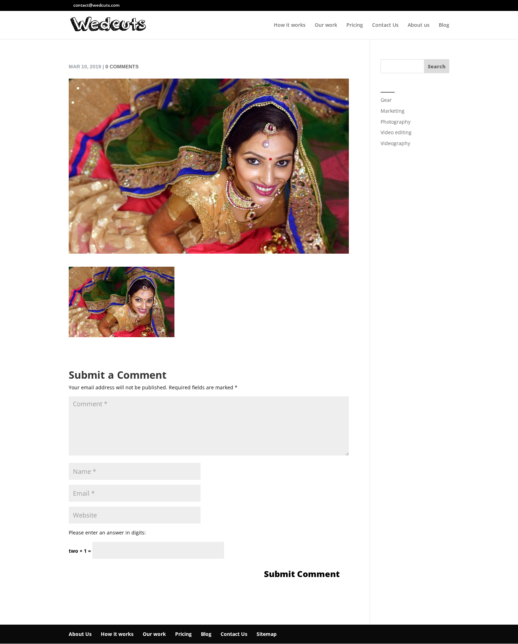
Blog (444, 25)
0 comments (121, 66)
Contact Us (385, 25)
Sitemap (267, 634)
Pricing (354, 25)
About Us (80, 634)
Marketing (393, 110)
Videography (395, 143)
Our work (326, 25)
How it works (290, 25)
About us (419, 25)
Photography (396, 121)
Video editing (396, 132)
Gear (386, 100)
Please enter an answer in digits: (107, 532)
